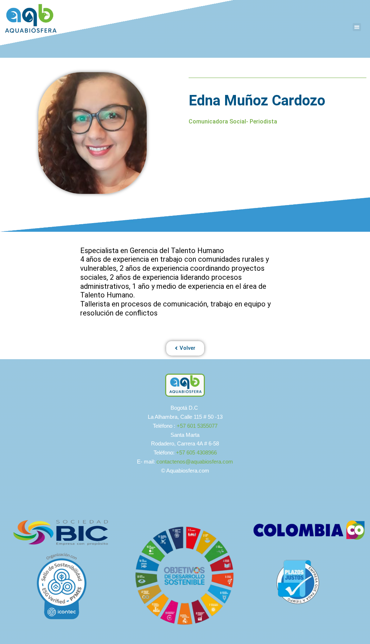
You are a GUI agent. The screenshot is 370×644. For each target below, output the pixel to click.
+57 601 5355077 (197, 426)
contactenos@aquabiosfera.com (194, 461)
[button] (357, 27)
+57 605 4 (187, 452)
